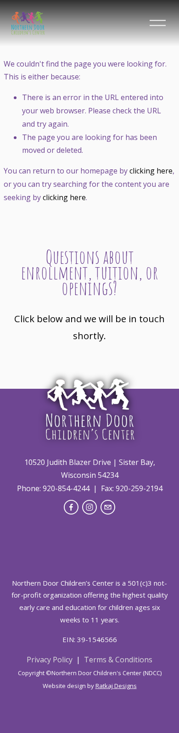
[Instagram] (89, 507)
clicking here (151, 171)
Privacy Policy (50, 660)
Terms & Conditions (118, 660)
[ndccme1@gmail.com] (108, 507)
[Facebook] (71, 507)
